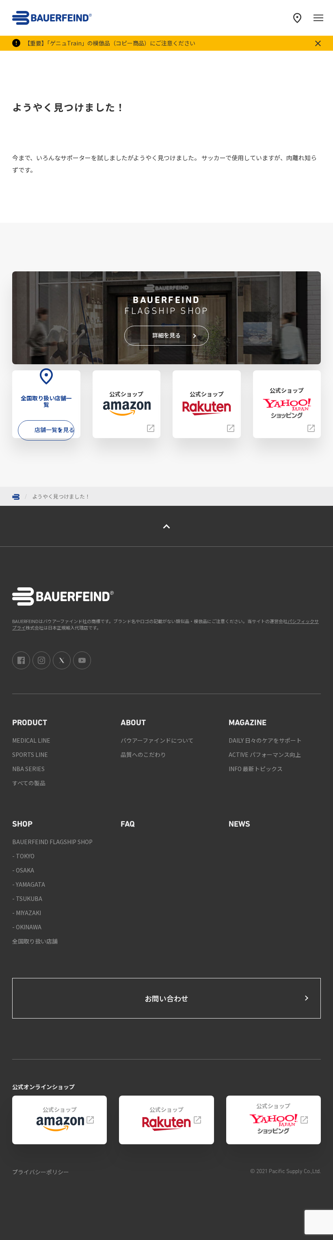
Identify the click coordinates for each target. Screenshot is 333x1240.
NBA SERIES (28, 769)
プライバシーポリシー (40, 1172)
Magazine (247, 723)
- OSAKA (23, 870)
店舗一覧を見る (54, 430)
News (239, 825)
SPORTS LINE (30, 754)
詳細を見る (166, 335)
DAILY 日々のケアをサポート (265, 740)
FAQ (128, 825)
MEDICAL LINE (31, 740)
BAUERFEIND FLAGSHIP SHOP (52, 842)
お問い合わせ (166, 998)
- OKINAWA (26, 927)
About (133, 723)
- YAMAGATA (28, 884)
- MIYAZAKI (26, 913)
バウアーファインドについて (157, 740)
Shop (22, 825)
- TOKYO (23, 856)
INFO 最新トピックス (256, 769)
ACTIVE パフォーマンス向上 (265, 754)
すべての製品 (28, 783)
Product (29, 723)
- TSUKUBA (27, 898)
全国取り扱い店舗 (35, 941)
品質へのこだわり (143, 754)
